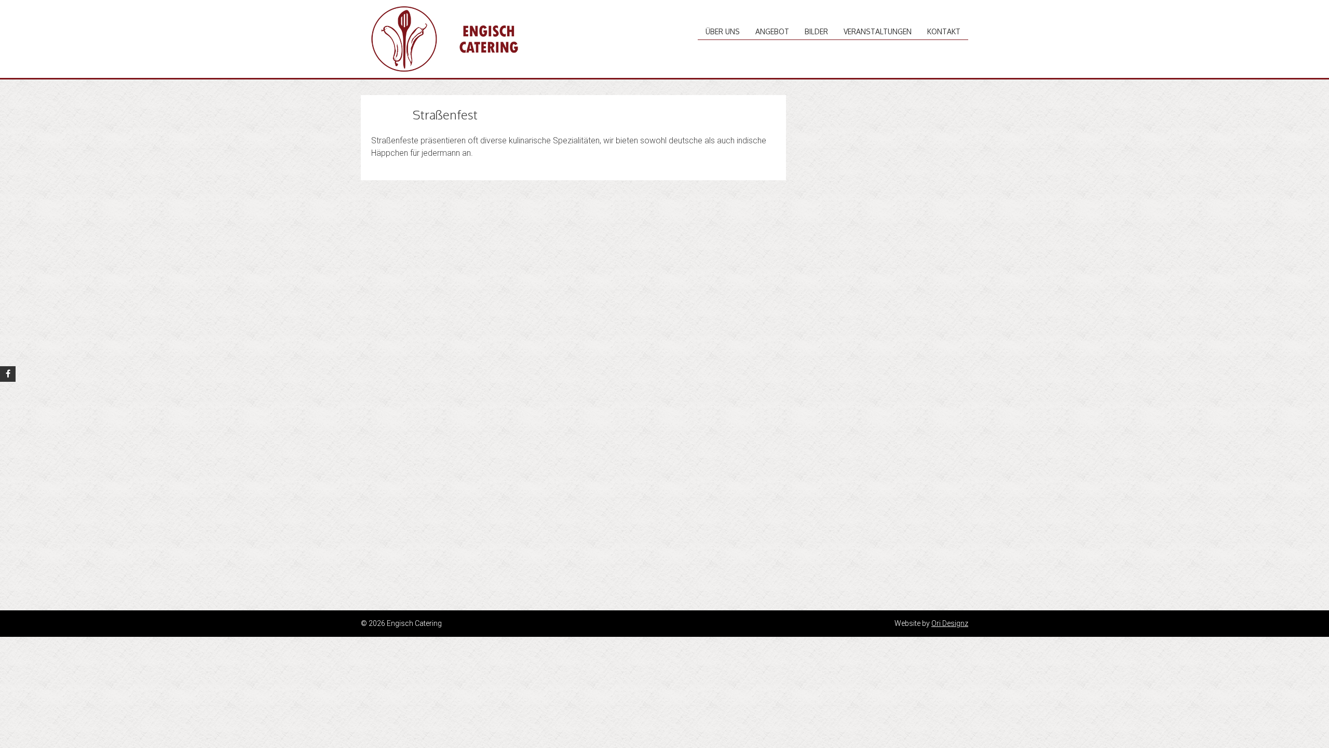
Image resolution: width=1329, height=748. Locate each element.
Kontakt (943, 31)
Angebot (772, 31)
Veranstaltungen (878, 31)
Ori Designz (949, 623)
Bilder (816, 31)
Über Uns (723, 31)
